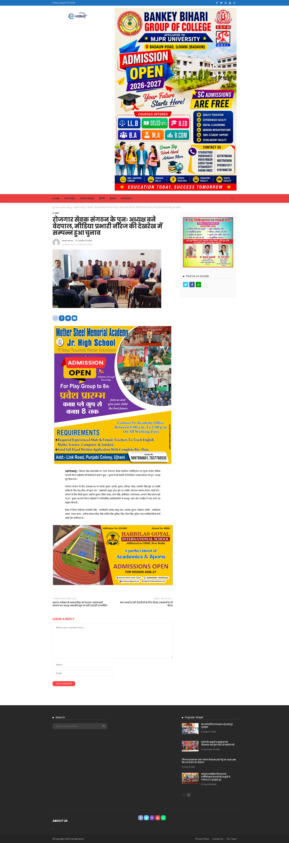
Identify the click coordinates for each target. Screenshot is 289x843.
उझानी (57, 213)
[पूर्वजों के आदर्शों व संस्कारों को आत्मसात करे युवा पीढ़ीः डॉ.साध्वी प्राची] (190, 746)
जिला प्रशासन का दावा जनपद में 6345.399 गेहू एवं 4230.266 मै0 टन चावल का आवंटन (209, 761)
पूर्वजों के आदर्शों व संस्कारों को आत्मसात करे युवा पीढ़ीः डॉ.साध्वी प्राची (217, 743)
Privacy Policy (202, 838)
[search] (232, 198)
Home (56, 198)
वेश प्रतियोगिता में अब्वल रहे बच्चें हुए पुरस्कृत (217, 726)
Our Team (231, 838)
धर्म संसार (126, 198)
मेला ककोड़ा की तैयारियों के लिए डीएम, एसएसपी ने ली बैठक (146, 604)
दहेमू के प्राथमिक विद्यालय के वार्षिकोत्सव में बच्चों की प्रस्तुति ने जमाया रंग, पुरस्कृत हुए (215, 777)
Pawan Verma (67, 240)
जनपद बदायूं (87, 198)
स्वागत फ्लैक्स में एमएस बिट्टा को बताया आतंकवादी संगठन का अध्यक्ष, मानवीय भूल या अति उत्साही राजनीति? (80, 604)
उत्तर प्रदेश (69, 198)
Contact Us (217, 838)
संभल (113, 198)
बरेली (102, 198)
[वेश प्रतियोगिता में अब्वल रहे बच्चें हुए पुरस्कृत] (190, 728)
